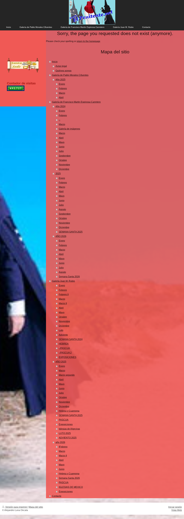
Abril (61, 97)
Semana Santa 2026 (69, 276)
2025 (58, 173)
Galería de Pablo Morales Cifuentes (70, 75)
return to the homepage (88, 41)
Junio (61, 146)
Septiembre (65, 156)
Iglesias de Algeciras (69, 429)
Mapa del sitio (36, 507)
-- (59, 120)
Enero (62, 84)
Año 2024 (60, 106)
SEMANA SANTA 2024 (71, 339)
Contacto (56, 496)
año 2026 (60, 442)
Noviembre (64, 164)
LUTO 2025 (65, 433)
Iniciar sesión (175, 507)
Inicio (54, 61)
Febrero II (64, 294)
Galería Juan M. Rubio (63, 281)
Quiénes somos (63, 70)
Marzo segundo (67, 375)
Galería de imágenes (69, 129)
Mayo (61, 142)
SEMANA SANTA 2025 (71, 232)
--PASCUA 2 (65, 352)
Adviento (63, 335)
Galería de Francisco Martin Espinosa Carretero (76, 102)
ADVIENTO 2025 (67, 437)
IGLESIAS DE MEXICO (71, 487)
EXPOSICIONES (67, 357)
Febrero (63, 88)
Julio (61, 151)
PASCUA (63, 420)
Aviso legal (61, 66)
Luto (61, 330)
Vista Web (176, 510)
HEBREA (64, 344)
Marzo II (63, 303)
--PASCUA (64, 348)
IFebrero (63, 447)
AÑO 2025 (60, 361)
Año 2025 (60, 79)
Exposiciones (66, 424)
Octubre (63, 160)
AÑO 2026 (60, 236)
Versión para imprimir (16, 507)
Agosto (62, 209)
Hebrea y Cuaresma (69, 411)
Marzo (62, 93)
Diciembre (64, 169)
